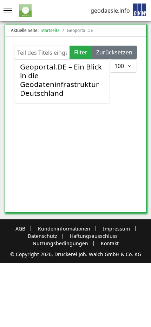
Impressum (116, 228)
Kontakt (110, 243)
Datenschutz (42, 236)
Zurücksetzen (114, 52)
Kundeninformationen (64, 228)
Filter (80, 52)
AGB (20, 228)
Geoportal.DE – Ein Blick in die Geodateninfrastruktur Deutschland (61, 80)
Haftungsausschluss (94, 236)
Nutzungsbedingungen (60, 243)
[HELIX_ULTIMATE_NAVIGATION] (6, 10)
